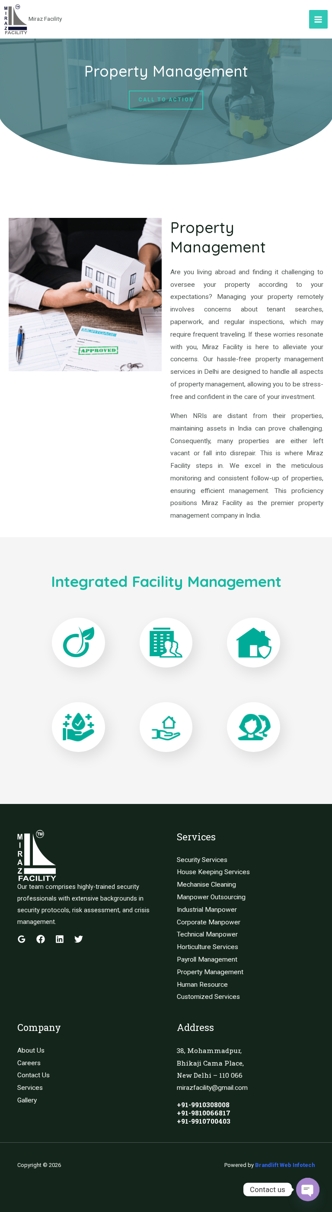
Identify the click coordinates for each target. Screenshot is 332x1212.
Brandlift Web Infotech (285, 1165)
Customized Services (208, 997)
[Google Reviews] (21, 939)
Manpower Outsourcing (211, 897)
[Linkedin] (59, 939)
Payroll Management (207, 959)
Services (30, 1088)
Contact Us (33, 1075)
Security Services (202, 860)
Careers (29, 1063)
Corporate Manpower (208, 922)
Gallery (27, 1100)
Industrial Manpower (207, 910)
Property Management (210, 972)
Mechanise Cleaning (206, 884)
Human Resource (202, 984)
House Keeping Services (213, 872)
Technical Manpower (207, 934)
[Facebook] (40, 939)
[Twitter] (78, 939)
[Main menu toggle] (318, 19)
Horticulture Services (207, 947)
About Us (31, 1050)
